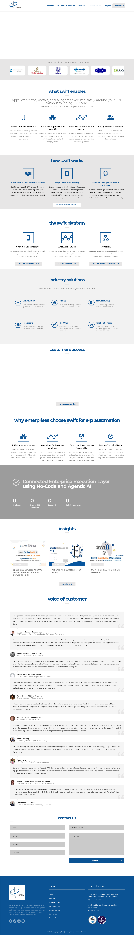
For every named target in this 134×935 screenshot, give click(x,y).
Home (51, 894)
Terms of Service (81, 932)
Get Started (119, 6)
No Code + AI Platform (66, 6)
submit (95, 861)
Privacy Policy (69, 932)
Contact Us (52, 918)
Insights (108, 6)
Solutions (81, 6)
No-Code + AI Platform (56, 902)
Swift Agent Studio (55, 906)
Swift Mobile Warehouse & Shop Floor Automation (102, 906)
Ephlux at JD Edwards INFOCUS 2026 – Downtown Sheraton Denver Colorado (27, 572)
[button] (67, 205)
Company (50, 6)
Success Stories (94, 6)
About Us (52, 898)
